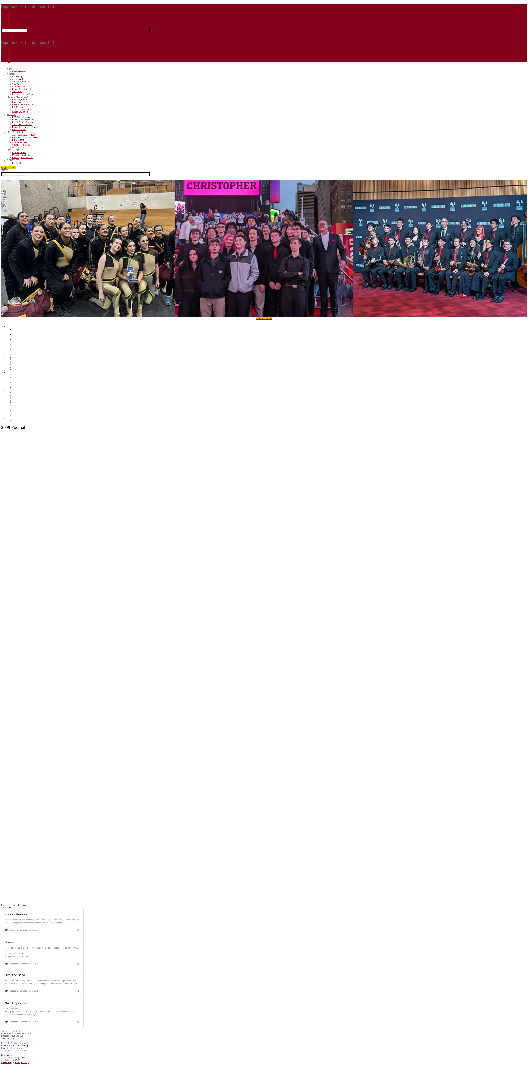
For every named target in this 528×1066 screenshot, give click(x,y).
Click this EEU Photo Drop (14, 1045)
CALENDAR (8, 167)
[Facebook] (9, 20)
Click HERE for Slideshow (14, 905)
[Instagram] (9, 16)
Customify (17, 1031)
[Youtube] (9, 24)
